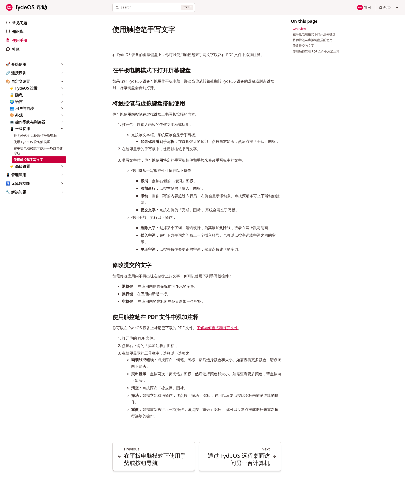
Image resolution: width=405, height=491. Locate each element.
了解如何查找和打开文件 (217, 327)
